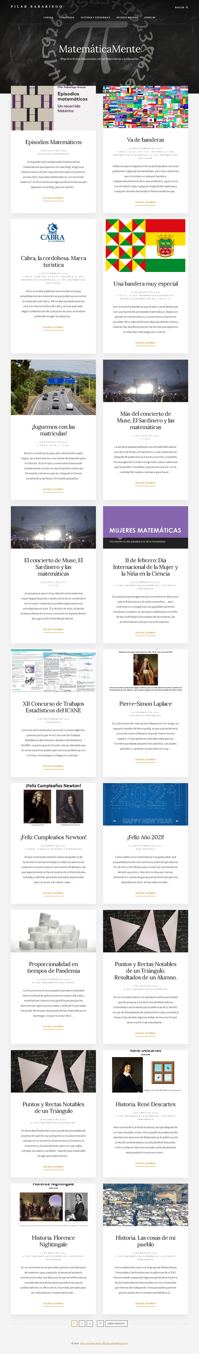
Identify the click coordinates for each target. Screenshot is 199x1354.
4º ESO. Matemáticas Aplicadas (53, 983)
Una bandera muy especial (145, 283)
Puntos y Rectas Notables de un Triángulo (53, 1107)
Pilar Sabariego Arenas (91, 1343)
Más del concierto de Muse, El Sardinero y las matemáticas (145, 420)
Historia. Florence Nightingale (53, 1241)
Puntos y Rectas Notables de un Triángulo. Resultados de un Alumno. (145, 970)
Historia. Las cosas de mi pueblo (145, 1241)
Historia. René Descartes (146, 1104)
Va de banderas (145, 139)
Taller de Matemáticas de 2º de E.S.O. (145, 299)
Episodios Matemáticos (53, 142)
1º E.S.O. (64, 445)
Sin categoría (145, 849)
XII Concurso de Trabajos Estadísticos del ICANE (53, 707)
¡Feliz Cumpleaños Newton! (53, 837)
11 (101, 1323)
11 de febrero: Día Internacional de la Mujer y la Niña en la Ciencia (145, 567)
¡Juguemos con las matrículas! (53, 430)
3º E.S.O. (121, 296)
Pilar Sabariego (37, 6)
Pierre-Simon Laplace (145, 703)
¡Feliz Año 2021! (145, 837)
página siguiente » (116, 1324)
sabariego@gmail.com (116, 1343)
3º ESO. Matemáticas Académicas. (151, 296)
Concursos (53, 722)
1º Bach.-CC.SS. (126, 152)
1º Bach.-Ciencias (34, 277)
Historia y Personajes (53, 154)
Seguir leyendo (53, 199)
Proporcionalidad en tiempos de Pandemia (53, 967)
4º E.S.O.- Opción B (151, 152)
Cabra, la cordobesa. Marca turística (53, 261)
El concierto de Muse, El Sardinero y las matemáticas (53, 567)
